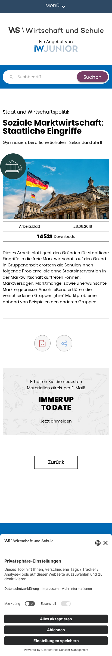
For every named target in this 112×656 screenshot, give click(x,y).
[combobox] (47, 76)
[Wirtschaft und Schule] (56, 29)
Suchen (92, 77)
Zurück (56, 462)
